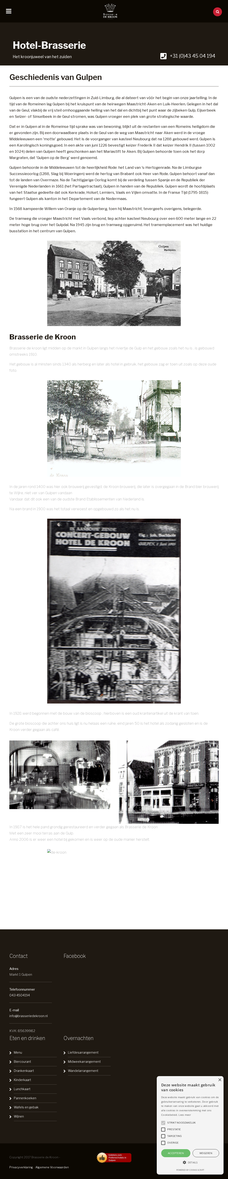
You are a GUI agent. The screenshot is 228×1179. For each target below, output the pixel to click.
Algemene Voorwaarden (52, 1167)
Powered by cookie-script (190, 1170)
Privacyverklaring (21, 1167)
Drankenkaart (24, 1071)
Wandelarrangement (83, 1071)
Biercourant (22, 1061)
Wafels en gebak (26, 1107)
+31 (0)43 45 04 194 (192, 56)
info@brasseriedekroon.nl (28, 1016)
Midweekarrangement (84, 1061)
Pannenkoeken (25, 1098)
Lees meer (185, 1114)
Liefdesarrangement (83, 1052)
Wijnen (19, 1116)
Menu (18, 1052)
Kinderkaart (22, 1080)
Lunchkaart (22, 1089)
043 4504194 (19, 995)
